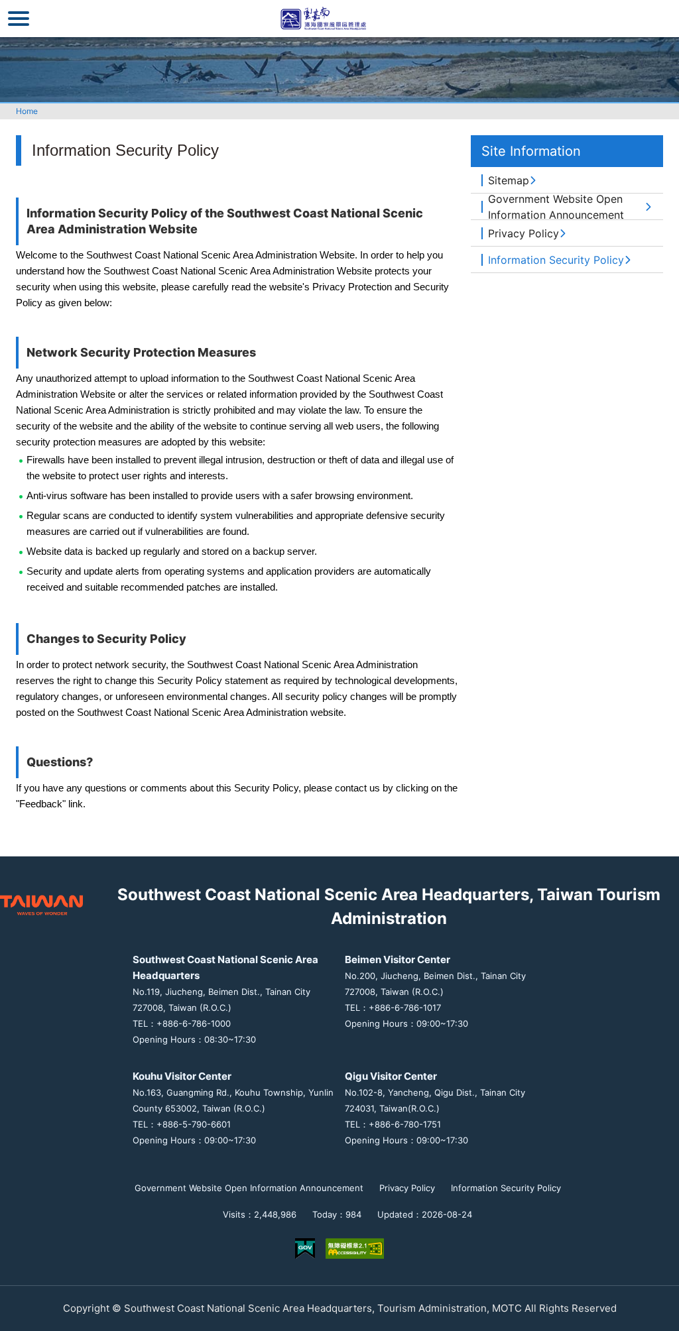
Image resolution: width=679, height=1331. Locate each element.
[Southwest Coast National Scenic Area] (339, 18)
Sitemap (508, 180)
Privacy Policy (523, 233)
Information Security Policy (556, 259)
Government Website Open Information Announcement (556, 207)
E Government (305, 1248)
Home (27, 111)
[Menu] (18, 18)
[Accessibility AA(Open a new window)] (355, 1248)
